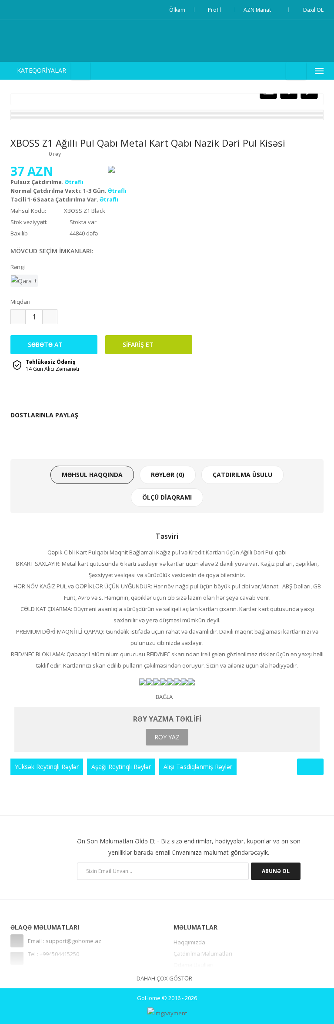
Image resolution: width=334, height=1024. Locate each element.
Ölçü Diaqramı (167, 497)
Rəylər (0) (167, 474)
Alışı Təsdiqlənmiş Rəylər (198, 766)
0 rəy (55, 154)
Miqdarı (20, 302)
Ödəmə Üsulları (194, 965)
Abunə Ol (276, 871)
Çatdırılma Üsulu (242, 474)
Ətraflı (74, 182)
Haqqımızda (189, 942)
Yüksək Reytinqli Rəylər (47, 766)
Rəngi (17, 267)
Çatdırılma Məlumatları (203, 953)
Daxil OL (313, 9)
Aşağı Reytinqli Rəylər (121, 766)
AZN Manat (259, 9)
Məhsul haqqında (92, 474)
